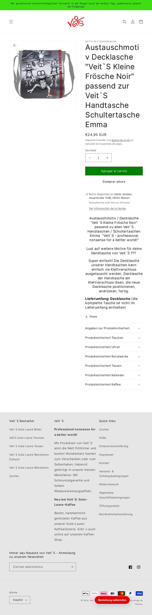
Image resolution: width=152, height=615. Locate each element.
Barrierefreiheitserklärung (116, 514)
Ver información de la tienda (107, 208)
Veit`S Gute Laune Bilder (25, 429)
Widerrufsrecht (109, 484)
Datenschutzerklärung (113, 446)
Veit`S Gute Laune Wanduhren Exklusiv (29, 457)
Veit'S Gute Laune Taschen (26, 437)
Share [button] (93, 316)
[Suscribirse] (72, 566)
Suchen (14, 475)
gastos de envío (121, 140)
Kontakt (104, 462)
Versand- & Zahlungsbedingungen (113, 473)
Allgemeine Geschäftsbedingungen (114, 495)
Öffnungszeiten (109, 505)
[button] (11, 22)
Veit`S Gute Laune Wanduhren (29, 467)
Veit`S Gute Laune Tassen (26, 446)
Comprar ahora (114, 181)
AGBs (102, 437)
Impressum (106, 454)
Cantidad (90, 150)
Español (18, 599)
